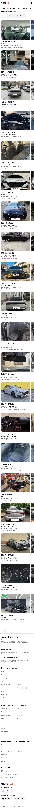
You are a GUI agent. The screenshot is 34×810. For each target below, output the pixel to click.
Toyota (19, 681)
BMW (2, 691)
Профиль (19, 751)
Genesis (3, 728)
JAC (2, 681)
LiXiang (19, 684)
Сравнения (4, 758)
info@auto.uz (7, 771)
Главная (3, 8)
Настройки (4, 761)
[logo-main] (5, 3)
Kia (2, 675)
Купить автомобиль (11, 8)
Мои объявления (21, 748)
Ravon (18, 718)
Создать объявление (7, 751)
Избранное (4, 754)
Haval (18, 675)
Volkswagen (4, 731)
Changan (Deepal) (22, 688)
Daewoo (3, 725)
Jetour (3, 688)
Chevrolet (4, 678)
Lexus (18, 721)
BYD (2, 671)
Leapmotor (4, 694)
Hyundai (20, 8)
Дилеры (19, 744)
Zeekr (2, 698)
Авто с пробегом (6, 748)
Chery (18, 671)
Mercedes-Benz (5, 684)
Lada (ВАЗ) (20, 715)
